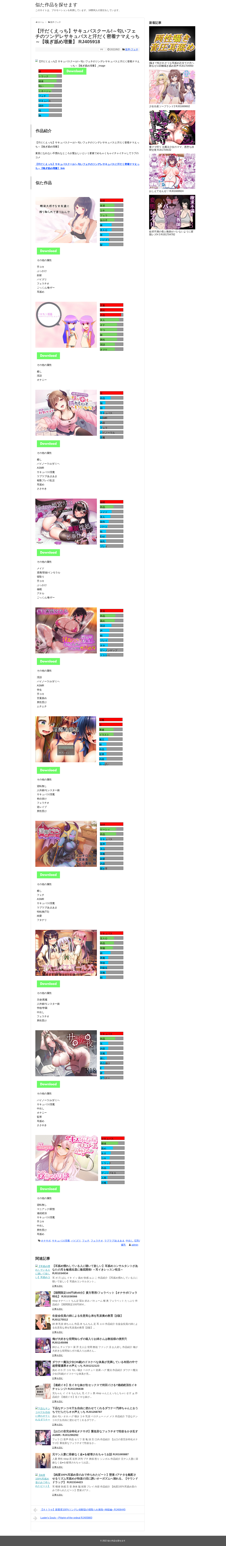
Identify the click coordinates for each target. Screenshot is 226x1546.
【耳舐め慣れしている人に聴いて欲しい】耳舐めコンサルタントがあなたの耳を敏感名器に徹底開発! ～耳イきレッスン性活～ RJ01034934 (95, 1269)
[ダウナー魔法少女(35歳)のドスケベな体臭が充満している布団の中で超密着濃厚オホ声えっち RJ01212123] (43, 1368)
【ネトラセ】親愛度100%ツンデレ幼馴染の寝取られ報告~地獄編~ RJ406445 (82, 1509)
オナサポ (46, 1240)
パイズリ (76, 1240)
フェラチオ (97, 1240)
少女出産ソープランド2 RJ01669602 (169, 106)
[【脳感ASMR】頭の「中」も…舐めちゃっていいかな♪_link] (48, 446)
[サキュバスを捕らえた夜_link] (48, 1087)
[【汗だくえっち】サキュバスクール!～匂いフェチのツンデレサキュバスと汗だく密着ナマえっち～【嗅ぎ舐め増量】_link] (74, 74)
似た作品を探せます (56, 4)
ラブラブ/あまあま (114, 1240)
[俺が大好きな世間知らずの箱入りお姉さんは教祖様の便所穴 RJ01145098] (43, 1345)
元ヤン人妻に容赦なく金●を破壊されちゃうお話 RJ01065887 (90, 1454)
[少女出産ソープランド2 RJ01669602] (172, 87)
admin (134, 1245)
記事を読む (57, 1286)
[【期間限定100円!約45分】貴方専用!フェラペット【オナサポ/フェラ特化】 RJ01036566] (43, 1299)
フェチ (85, 1240)
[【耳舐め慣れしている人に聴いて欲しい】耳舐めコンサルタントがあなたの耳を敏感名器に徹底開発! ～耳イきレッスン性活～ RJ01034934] (43, 1272)
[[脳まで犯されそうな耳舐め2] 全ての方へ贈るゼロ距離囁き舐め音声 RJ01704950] (172, 43)
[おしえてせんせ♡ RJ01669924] (172, 171)
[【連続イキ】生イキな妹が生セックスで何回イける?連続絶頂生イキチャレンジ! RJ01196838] (43, 1391)
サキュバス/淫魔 (61, 1240)
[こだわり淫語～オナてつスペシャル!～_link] (48, 358)
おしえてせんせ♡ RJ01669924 (166, 191)
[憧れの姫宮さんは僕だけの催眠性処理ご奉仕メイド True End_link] (48, 555)
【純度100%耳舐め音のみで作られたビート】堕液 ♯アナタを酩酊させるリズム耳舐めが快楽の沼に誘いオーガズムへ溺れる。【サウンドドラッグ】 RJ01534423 (95, 1478)
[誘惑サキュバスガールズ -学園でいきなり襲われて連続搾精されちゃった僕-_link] (48, 986)
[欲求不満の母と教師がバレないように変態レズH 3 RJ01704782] (172, 212)
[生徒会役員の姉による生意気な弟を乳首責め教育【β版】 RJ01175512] (43, 1322)
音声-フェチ (131, 49)
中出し (129, 1240)
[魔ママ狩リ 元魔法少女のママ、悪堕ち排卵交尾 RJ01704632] (172, 127)
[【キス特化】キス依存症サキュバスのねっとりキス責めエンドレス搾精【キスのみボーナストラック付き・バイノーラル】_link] (48, 1191)
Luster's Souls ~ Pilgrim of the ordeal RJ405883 (66, 1517)
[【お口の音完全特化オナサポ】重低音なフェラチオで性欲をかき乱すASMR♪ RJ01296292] (43, 1437)
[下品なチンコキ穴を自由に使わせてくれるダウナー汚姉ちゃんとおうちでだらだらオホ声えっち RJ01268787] (43, 1414)
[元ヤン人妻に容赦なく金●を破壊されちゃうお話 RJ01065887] (43, 1460)
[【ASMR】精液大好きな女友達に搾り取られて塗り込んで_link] (48, 253)
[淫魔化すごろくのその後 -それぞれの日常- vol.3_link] (48, 877)
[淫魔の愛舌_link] (48, 773)
